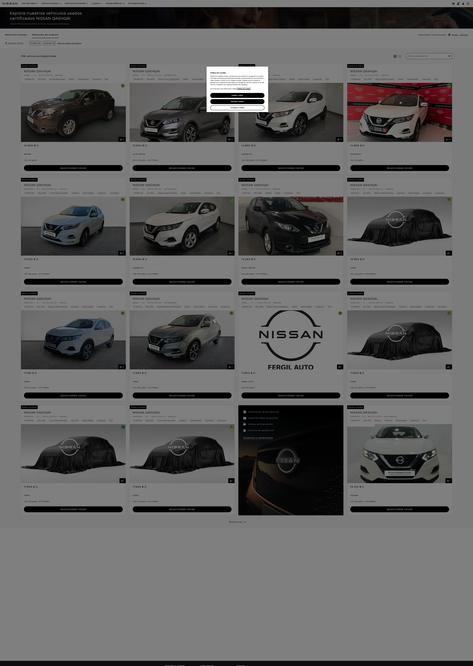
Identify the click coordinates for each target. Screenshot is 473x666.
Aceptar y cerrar (237, 95)
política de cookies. (244, 89)
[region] (237, 89)
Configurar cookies (237, 107)
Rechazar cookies (237, 101)
